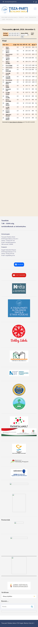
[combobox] (19, 596)
